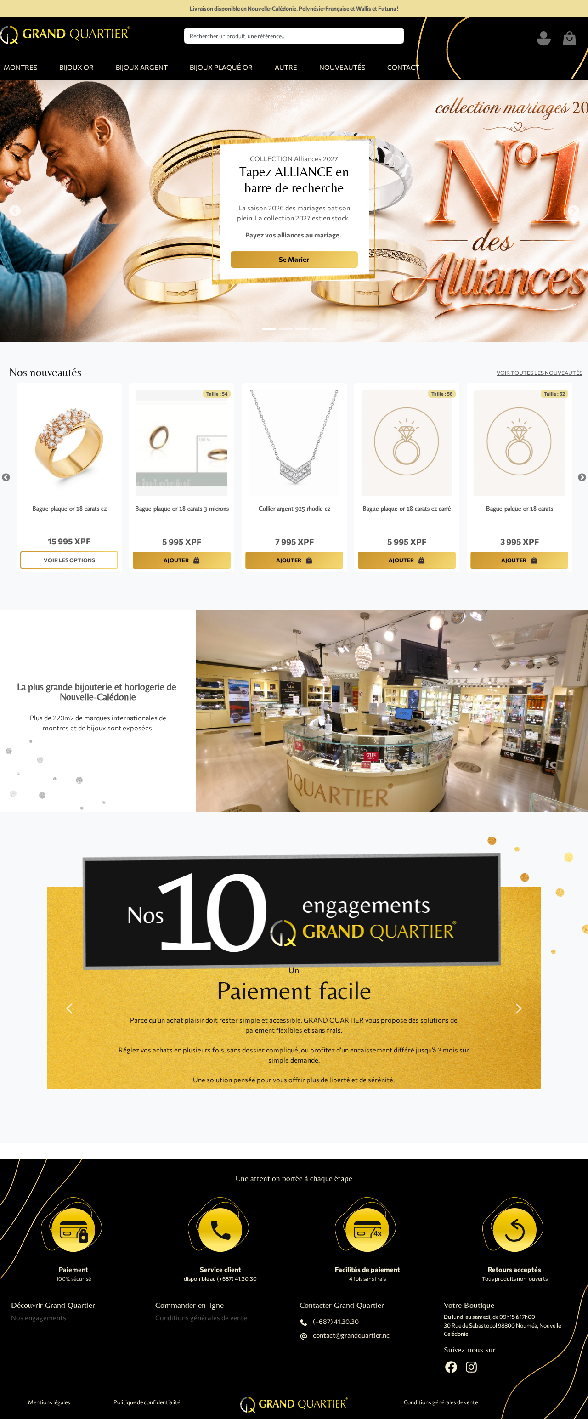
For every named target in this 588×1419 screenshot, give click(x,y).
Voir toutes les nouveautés (539, 372)
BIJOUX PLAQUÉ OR (221, 67)
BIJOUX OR (76, 67)
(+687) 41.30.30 (335, 1322)
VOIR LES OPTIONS (69, 560)
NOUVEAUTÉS (342, 67)
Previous (6, 477)
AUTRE (286, 67)
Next (582, 477)
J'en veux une (160, 267)
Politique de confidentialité (146, 1402)
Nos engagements (38, 1317)
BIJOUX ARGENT (142, 67)
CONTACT (403, 67)
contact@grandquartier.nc (350, 1336)
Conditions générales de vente (201, 1317)
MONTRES (20, 67)
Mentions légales (49, 1402)
